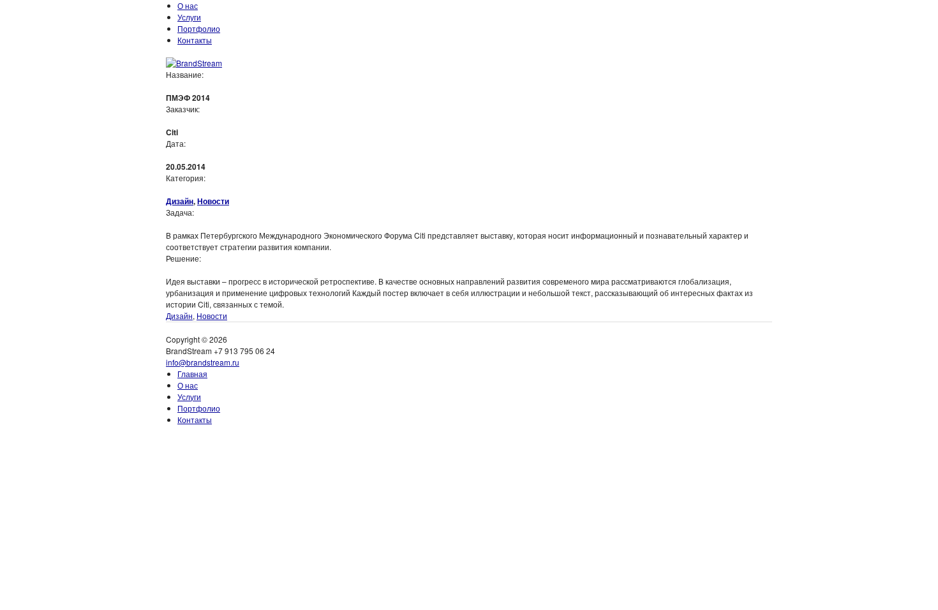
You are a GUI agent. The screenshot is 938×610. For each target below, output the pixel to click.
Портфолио (198, 28)
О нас (187, 5)
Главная (192, 373)
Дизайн (179, 201)
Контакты (194, 39)
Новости (213, 201)
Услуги (189, 16)
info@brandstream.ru (202, 362)
